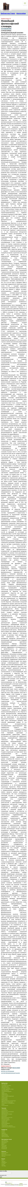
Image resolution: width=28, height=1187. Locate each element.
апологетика (5, 1110)
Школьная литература (7, 1102)
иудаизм (4, 1133)
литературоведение (6, 1091)
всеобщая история (6, 1085)
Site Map (4, 1165)
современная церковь (7, 1125)
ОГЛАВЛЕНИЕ (6, 29)
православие (5, 1135)
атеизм (3, 1130)
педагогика (4, 1093)
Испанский (4, 1147)
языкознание (5, 1105)
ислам (3, 1132)
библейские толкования (8, 1111)
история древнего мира (7, 1089)
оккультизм (4, 1121)
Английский (4, 1140)
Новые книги (5, 1152)
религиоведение (6, 1123)
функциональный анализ (12, 1073)
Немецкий (4, 1142)
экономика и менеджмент (8, 1103)
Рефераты (4, 1162)
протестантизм (5, 1136)
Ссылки (3, 1163)
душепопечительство (7, 1117)
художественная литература (9, 1100)
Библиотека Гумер (8, 13)
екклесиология (5, 1118)
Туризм (3, 1161)
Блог (3, 1160)
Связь (3, 1164)
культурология (5, 1090)
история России (6, 1087)
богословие (4, 1115)
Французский (5, 1141)
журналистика (5, 1086)
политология (5, 1095)
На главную (4, 1084)
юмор (3, 1104)
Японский (4, 1145)
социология (4, 1098)
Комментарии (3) (6, 18)
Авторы (3, 1156)
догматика (4, 1116)
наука (3, 1092)
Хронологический (6, 1155)
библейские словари (7, 1114)
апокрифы (4, 1109)
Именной (4, 1153)
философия (21, 13)
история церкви (6, 1119)
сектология (4, 1124)
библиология (5, 1112)
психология (4, 1097)
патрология (4, 1122)
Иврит (3, 1144)
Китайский (4, 1148)
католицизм (4, 1134)
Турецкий (4, 1146)
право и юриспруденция (8, 1096)
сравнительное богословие (8, 1126)
